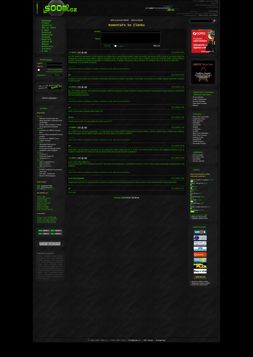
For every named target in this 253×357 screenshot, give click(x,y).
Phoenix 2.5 (43, 154)
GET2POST (197, 125)
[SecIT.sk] (200, 262)
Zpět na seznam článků (119, 20)
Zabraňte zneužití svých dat (48, 118)
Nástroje (195, 105)
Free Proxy (194, 193)
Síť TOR (193, 200)
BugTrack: (40, 160)
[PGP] (86, 52)
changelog (160, 340)
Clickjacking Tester (199, 119)
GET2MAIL (196, 123)
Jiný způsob (194, 210)
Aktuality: (40, 128)
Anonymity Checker (199, 143)
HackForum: (41, 167)
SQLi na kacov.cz (45, 166)
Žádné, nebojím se (196, 183)
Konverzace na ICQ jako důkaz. (50, 148)
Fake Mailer (196, 159)
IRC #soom (148, 340)
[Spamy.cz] (200, 256)
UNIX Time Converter (200, 135)
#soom (43, 189)
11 (138, 198)
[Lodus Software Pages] (200, 250)
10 (136, 198)
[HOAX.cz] (200, 234)
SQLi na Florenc (44, 164)
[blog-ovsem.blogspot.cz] (200, 273)
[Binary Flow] (200, 267)
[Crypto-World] (200, 239)
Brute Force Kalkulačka (200, 133)
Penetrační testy (198, 157)
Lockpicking (197, 129)
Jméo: (97, 31)
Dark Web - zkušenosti (46, 173)
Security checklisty (199, 101)
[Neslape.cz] (200, 245)
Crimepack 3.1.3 (44, 158)
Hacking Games (198, 137)
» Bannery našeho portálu (199, 281)
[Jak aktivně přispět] (50, 89)
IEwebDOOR (197, 139)
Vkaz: (97, 39)
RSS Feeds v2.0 (46, 187)
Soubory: (40, 152)
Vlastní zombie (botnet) (198, 207)
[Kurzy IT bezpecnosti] (203, 53)
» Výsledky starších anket (199, 218)
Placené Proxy (195, 196)
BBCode (157, 46)
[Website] (82, 52)
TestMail (195, 127)
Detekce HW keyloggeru (47, 176)
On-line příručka (198, 97)
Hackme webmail (198, 161)
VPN (192, 186)
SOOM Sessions (198, 141)
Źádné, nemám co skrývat (199, 180)
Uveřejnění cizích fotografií (48, 150)
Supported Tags (46, 185)
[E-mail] (79, 52)
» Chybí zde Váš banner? (199, 284)
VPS (192, 190)
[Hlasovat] (191, 181)
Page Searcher (198, 121)
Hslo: (40, 66)
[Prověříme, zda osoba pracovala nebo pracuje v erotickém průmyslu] (203, 83)
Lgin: (40, 63)
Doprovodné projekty (200, 103)
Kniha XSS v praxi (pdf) (200, 117)
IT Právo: (40, 142)
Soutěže (195, 131)
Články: (39, 116)
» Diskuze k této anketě (198, 217)
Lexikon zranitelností (200, 99)
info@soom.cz (134, 340)
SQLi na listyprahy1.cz (46, 162)
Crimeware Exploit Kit (46, 156)
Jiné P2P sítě (195, 203)
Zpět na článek (137, 20)
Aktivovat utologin (55, 70)
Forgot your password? (54, 71)
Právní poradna (198, 155)
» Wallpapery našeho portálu (200, 283)
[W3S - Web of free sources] (200, 278)
